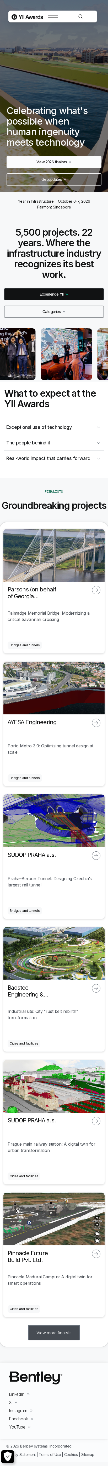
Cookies (71, 1454)
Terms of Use (50, 1454)
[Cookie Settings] (7, 1456)
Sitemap (87, 1454)
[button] (54, 1332)
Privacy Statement (21, 1454)
